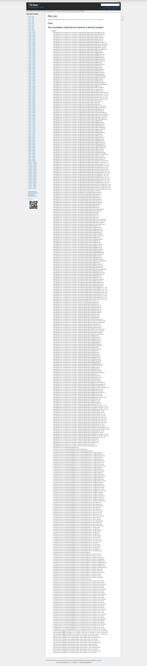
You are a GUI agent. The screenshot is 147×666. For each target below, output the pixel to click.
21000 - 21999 (31, 47)
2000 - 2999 (31, 19)
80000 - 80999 (31, 133)
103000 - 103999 (32, 166)
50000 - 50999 (31, 89)
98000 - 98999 (31, 159)
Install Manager (107, 7)
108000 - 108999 (32, 173)
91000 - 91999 (31, 149)
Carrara (109, 9)
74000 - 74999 (31, 124)
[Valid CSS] (80, 662)
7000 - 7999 (31, 26)
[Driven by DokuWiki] (87, 662)
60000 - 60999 (31, 104)
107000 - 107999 (32, 172)
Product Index (49, 11)
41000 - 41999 (31, 76)
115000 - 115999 (32, 184)
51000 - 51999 (31, 90)
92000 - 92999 (31, 150)
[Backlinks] (122, 16)
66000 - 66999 (31, 112)
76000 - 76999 (31, 127)
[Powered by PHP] (66, 662)
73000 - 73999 (31, 122)
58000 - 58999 (31, 101)
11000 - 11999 (31, 32)
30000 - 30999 (31, 60)
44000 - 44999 (31, 80)
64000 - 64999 (31, 109)
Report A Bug (33, 195)
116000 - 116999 (32, 185)
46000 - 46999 (31, 83)
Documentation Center (36, 7)
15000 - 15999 (31, 38)
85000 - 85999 (31, 140)
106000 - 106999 (32, 171)
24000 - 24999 (31, 51)
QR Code (30, 199)
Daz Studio (103, 9)
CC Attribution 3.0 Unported (95, 660)
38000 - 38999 (31, 71)
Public (38, 11)
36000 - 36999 (31, 68)
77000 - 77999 (31, 128)
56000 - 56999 (31, 98)
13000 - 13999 (31, 35)
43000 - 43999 (31, 79)
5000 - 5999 (31, 23)
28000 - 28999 (31, 57)
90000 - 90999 (31, 147)
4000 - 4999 (31, 22)
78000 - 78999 (31, 130)
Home (34, 11)
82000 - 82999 (31, 136)
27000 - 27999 (31, 55)
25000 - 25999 (31, 52)
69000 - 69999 (31, 117)
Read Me (43, 11)
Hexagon (114, 9)
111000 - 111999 (32, 178)
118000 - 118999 (32, 188)
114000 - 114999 (32, 182)
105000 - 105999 (32, 169)
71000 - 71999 (31, 120)
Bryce (118, 9)
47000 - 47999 (31, 85)
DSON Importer (116, 7)
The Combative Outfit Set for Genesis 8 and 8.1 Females (67, 11)
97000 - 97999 (31, 157)
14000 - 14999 (31, 36)
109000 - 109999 (32, 175)
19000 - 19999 (31, 44)
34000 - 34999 (31, 66)
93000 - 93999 (31, 152)
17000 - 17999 (31, 41)
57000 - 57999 (31, 99)
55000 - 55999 (31, 96)
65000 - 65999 (31, 111)
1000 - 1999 (31, 17)
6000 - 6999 (31, 25)
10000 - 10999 (31, 31)
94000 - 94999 (31, 153)
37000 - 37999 (31, 70)
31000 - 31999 (31, 61)
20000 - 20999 (31, 45)
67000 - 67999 (31, 114)
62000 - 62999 (31, 106)
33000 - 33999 (31, 64)
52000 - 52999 (31, 92)
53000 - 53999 (31, 93)
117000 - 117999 (32, 187)
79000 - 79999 (31, 131)
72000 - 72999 (31, 121)
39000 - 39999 (31, 73)
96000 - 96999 (31, 156)
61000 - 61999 (31, 105)
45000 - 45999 (31, 82)
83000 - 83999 (31, 137)
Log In (119, 1)
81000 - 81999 (31, 134)
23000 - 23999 (31, 50)
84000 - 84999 (31, 138)
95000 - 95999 (31, 154)
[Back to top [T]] (122, 19)
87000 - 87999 (31, 143)
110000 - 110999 (32, 176)
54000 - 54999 (31, 95)
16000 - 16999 (31, 39)
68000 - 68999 (31, 115)
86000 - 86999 (31, 141)
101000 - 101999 (32, 163)
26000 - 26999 (31, 54)
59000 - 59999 (31, 102)
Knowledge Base (34, 193)
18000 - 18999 (31, 42)
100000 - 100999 (32, 162)
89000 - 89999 (31, 146)
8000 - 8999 (31, 28)
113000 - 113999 (32, 181)
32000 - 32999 (31, 63)
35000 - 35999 (31, 67)
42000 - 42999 (31, 77)
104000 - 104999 (32, 168)
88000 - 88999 (31, 144)
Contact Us (32, 194)
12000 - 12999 (31, 34)
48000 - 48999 (31, 86)
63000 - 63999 (31, 108)
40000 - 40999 (31, 74)
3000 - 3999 (31, 20)
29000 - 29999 (31, 58)
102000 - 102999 (32, 165)
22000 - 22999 (31, 48)
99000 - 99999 (31, 160)
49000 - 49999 (31, 87)
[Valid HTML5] (73, 662)
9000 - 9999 (31, 29)
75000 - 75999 (31, 125)
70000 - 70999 (31, 118)
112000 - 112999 (32, 179)
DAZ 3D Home (33, 191)
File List (83, 11)
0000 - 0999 (31, 16)
